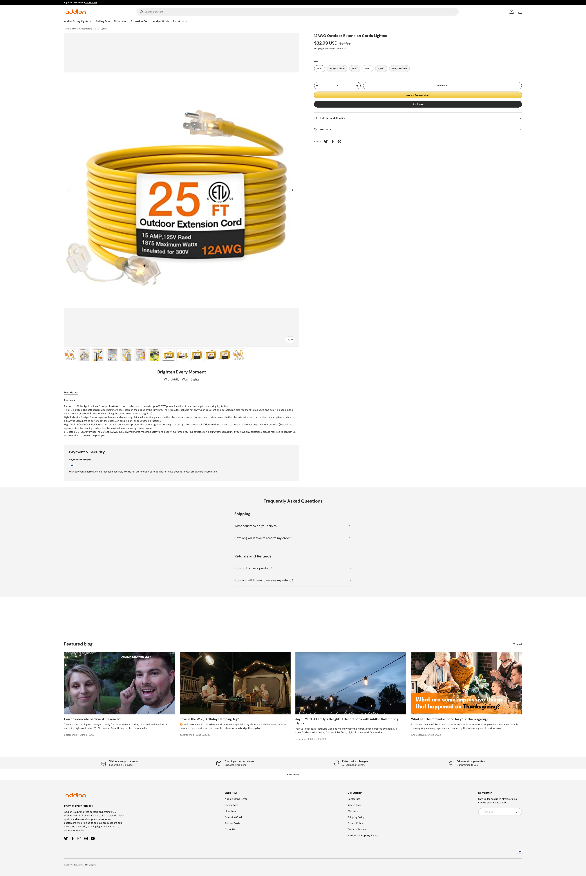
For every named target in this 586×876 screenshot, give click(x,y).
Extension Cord (140, 21)
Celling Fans (103, 21)
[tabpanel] (181, 417)
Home (66, 29)
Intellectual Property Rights (362, 835)
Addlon (74, 865)
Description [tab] (71, 392)
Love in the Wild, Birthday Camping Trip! (209, 719)
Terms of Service (356, 829)
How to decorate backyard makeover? (92, 719)
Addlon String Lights (76, 21)
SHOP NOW (91, 2)
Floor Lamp (120, 21)
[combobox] (297, 11)
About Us (178, 21)
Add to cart (443, 85)
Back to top (293, 774)
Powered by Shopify (86, 865)
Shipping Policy (356, 817)
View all (517, 644)
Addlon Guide (161, 21)
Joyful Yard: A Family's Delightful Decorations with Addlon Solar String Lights (346, 721)
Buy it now (418, 104)
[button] (520, 11)
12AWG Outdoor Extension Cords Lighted (89, 29)
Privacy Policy (355, 823)
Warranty (352, 811)
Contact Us (353, 798)
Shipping (318, 48)
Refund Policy (355, 805)
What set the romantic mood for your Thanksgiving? (449, 719)
